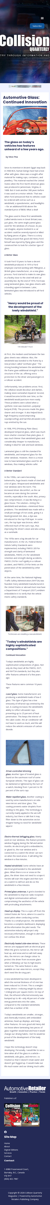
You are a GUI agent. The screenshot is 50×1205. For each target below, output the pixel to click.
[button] (42, 18)
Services (8, 1153)
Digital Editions (11, 1149)
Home (7, 1143)
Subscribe (37, 26)
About (7, 1146)
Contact (8, 1156)
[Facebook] (5, 1132)
